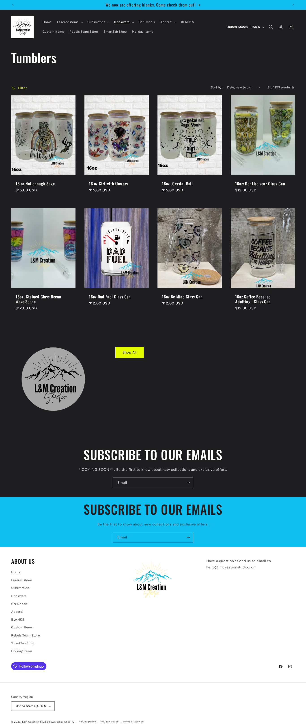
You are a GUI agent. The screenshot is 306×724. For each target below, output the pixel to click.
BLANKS (17, 619)
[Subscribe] (188, 483)
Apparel (17, 612)
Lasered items (22, 580)
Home (15, 572)
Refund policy (87, 721)
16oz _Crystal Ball (177, 183)
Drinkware (19, 596)
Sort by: (217, 87)
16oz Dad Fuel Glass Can (110, 296)
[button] (69, 22)
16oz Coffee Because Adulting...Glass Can (253, 299)
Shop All (130, 352)
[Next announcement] (293, 4)
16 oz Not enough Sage (35, 183)
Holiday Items (21, 651)
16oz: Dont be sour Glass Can (260, 183)
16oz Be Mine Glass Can (182, 296)
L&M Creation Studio (35, 721)
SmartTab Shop (22, 643)
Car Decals (19, 604)
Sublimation (20, 588)
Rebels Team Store (25, 635)
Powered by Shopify (61, 721)
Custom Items (22, 627)
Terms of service (133, 721)
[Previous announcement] (13, 4)
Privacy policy (110, 721)
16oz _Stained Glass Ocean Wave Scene (38, 299)
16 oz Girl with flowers (108, 183)
